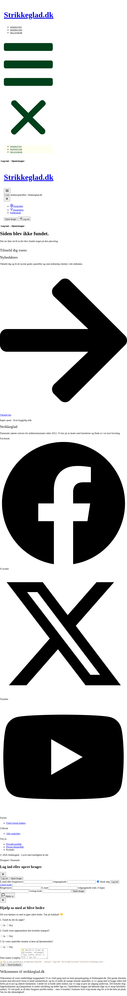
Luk (2, 965)
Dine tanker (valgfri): (10, 958)
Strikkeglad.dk (28, 15)
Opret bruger (18, 161)
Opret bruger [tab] (16, 878)
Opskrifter (16, 27)
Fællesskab (16, 33)
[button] (28, 90)
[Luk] (3, 874)
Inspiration (16, 30)
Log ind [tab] (4, 878)
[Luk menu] (7, 199)
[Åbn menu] (7, 192)
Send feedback (14, 965)
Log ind (5, 161)
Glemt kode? (6, 884)
